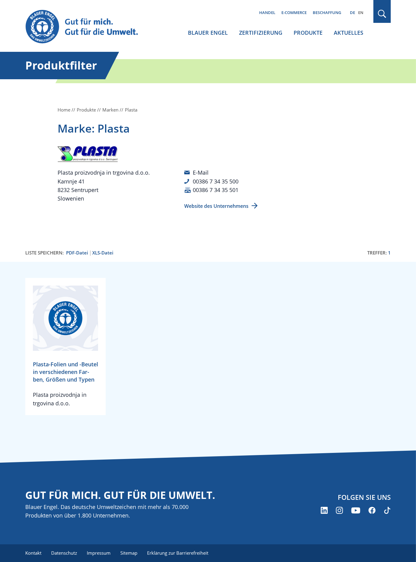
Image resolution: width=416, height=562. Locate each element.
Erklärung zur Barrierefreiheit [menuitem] (177, 553)
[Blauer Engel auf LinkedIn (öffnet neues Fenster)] (324, 510)
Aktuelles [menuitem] (348, 32)
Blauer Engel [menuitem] (208, 32)
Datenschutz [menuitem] (64, 553)
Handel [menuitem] (267, 12)
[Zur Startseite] (87, 27)
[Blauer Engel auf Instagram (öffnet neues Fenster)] (339, 510)
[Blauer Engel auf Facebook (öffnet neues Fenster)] (371, 510)
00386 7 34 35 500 (215, 181)
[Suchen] (382, 14)
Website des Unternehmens (216, 206)
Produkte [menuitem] (308, 32)
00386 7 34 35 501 (215, 190)
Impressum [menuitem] (99, 553)
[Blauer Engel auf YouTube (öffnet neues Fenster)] (355, 510)
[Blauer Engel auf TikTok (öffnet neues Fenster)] (387, 510)
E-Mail (201, 172)
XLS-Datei (102, 253)
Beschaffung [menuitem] (327, 12)
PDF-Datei (77, 253)
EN (360, 12)
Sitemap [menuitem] (128, 553)
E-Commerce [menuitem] (294, 12)
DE (352, 12)
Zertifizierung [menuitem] (260, 32)
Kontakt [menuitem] (33, 553)
